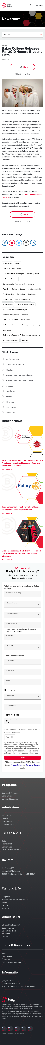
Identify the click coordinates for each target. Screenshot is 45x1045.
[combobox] (22, 595)
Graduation (32, 294)
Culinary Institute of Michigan (13, 274)
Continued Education (10, 799)
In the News (7, 264)
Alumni (17, 264)
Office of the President (11, 925)
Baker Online (25, 320)
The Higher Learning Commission (18, 1004)
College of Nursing (18, 289)
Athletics (25, 340)
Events (4, 902)
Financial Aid (7, 844)
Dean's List (21, 294)
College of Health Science (12, 269)
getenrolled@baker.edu (11, 871)
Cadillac (9, 370)
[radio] (7, 737)
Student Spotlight (35, 289)
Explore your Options (22, 299)
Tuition (4, 841)
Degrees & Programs (10, 793)
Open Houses (7, 821)
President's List (8, 294)
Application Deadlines (10, 340)
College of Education (10, 320)
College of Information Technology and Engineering (21, 325)
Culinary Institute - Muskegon (19, 375)
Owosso (10, 402)
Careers (5, 937)
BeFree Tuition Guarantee (11, 850)
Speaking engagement (11, 315)
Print (28, 74)
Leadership (7, 330)
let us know (38, 1022)
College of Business (10, 279)
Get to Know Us (8, 928)
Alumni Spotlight (33, 274)
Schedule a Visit (8, 824)
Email (19, 74)
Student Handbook (9, 931)
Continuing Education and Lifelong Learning (18, 284)
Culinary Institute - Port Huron (19, 380)
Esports (25, 315)
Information (6, 816)
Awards (6, 289)
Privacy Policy (16, 765)
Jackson (10, 386)
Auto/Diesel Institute (15, 364)
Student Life (7, 299)
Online (9, 396)
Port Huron (11, 407)
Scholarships (7, 847)
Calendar (5, 818)
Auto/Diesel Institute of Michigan (15, 310)
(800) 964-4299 (8, 868)
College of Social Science (25, 304)
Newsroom (6, 934)
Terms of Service (33, 765)
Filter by (6, 35)
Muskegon (11, 391)
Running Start (8, 304)
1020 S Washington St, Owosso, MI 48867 (18, 874)
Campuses (6, 897)
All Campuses (12, 359)
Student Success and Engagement (15, 900)
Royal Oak (10, 412)
